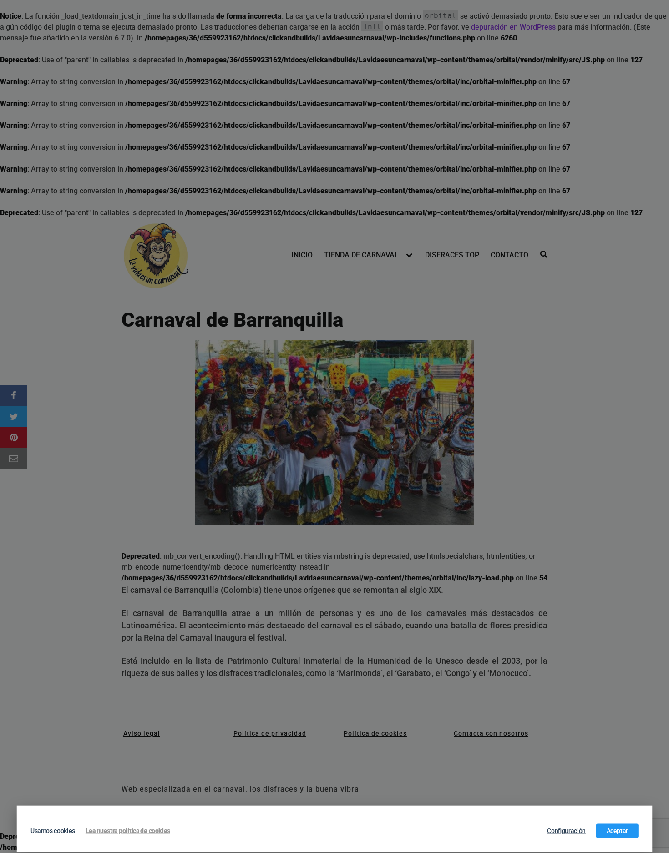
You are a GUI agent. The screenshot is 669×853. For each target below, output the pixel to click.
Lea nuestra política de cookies (128, 830)
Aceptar (617, 830)
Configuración (566, 830)
